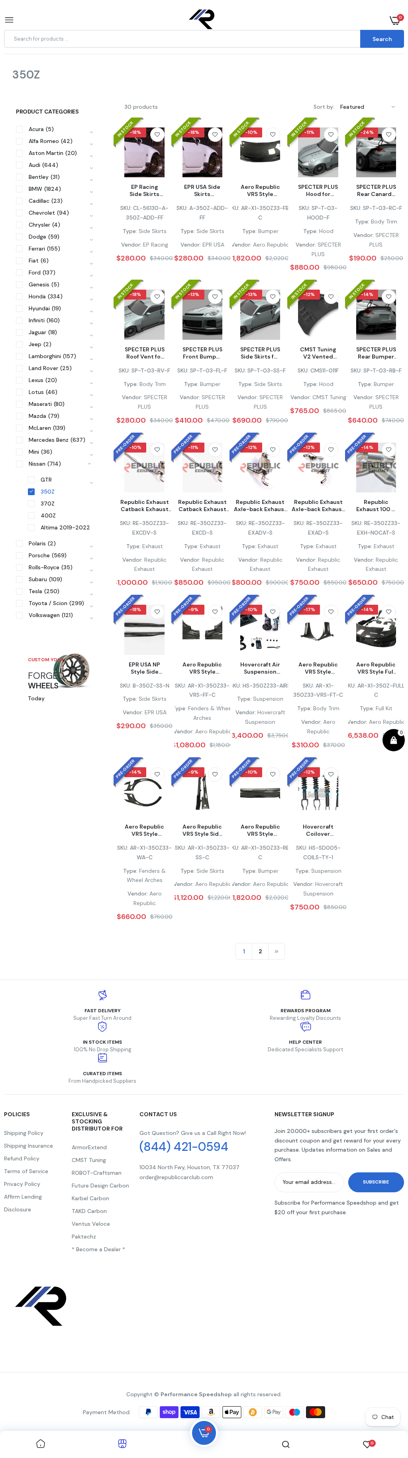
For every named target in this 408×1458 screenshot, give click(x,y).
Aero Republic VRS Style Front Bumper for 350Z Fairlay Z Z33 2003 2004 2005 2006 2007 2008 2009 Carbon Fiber (260, 190)
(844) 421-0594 (183, 1146)
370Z (48, 503)
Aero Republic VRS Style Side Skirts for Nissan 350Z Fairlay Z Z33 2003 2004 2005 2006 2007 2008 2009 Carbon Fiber (202, 830)
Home (12, 84)
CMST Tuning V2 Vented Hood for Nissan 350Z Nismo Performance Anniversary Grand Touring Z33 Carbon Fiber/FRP (318, 353)
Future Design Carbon (100, 1185)
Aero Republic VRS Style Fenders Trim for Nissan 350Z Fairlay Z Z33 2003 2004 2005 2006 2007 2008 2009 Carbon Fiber (318, 668)
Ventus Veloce (91, 1223)
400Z (48, 515)
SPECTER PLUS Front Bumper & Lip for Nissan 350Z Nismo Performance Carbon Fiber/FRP (202, 353)
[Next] (276, 951)
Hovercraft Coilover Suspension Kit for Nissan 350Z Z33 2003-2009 (318, 830)
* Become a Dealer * (98, 1249)
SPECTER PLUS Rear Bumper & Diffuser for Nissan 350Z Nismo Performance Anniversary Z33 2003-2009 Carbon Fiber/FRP (376, 353)
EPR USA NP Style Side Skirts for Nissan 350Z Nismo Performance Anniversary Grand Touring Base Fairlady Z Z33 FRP (144, 668)
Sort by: (324, 106)
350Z (48, 491)
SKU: (125, 208)
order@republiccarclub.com (176, 1177)
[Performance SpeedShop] (202, 20)
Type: (130, 231)
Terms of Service (26, 1171)
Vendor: (131, 244)
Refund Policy (21, 1158)
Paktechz (84, 1236)
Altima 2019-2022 (65, 527)
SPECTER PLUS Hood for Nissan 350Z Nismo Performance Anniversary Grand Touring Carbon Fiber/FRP (318, 190)
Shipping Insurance (28, 1145)
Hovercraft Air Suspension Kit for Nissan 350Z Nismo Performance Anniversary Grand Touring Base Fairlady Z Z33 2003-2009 (260, 668)
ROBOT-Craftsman (97, 1172)
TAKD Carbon (89, 1211)
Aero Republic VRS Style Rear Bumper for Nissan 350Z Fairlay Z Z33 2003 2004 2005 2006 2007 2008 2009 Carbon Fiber (260, 830)
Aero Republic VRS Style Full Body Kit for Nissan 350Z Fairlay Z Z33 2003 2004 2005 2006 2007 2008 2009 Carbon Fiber (376, 668)
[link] (157, 134)
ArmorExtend (89, 1147)
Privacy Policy (22, 1184)
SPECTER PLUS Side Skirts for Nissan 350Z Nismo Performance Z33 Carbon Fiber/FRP (260, 353)
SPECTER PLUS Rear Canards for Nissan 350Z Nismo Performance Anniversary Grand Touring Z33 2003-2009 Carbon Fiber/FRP (376, 190)
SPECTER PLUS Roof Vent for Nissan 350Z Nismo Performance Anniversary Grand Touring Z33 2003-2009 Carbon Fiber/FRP (144, 353)
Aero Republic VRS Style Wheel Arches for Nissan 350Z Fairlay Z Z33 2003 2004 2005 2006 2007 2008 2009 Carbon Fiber (144, 830)
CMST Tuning (89, 1160)
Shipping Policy (23, 1133)
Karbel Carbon (90, 1198)
